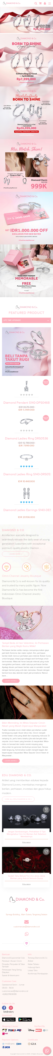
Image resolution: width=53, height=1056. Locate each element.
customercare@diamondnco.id (27, 927)
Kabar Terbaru (33, 964)
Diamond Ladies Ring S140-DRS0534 (26, 474)
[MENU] (50, 3)
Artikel (30, 961)
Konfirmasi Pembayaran (38, 974)
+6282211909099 (9, 994)
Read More (26, 818)
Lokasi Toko (33, 970)
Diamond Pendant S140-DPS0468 (26, 402)
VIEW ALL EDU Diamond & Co (18, 799)
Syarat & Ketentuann (10, 975)
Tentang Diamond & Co (37, 958)
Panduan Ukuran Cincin (12, 961)
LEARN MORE (15, 554)
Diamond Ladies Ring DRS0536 (26, 438)
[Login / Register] (45, 3)
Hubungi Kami (34, 967)
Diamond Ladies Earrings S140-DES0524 (26, 510)
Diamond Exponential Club (13, 958)
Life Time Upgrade (12, 320)
